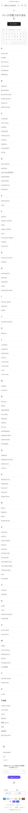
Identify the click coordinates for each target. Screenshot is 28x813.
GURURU (4, 262)
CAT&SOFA (4, 119)
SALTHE (3, 536)
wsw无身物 (4, 667)
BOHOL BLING (5, 107)
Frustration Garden (7, 238)
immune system (6, 302)
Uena (2, 610)
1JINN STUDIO (5, 706)
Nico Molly (4, 414)
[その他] (9, 42)
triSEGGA (4, 594)
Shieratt (3, 545)
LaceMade (4, 345)
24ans (3, 714)
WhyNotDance (5, 654)
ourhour (3, 468)
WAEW (3, 646)
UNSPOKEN (4, 618)
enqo (2, 205)
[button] (2, 5)
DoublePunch (5, 185)
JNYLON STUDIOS (6, 322)
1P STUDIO (4, 710)
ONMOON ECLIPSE (7, 460)
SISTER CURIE (5, 553)
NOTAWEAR (4, 444)
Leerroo (3, 357)
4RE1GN (3, 718)
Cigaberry (4, 144)
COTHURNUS (5, 148)
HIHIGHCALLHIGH (6, 290)
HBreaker (4, 278)
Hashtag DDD (5, 273)
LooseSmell (5, 362)
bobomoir (4, 103)
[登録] (23, 771)
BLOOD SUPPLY (6, 99)
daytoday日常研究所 (7, 172)
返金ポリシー (19, 804)
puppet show (5, 496)
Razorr (3, 508)
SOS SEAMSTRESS (6, 566)
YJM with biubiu (6, 678)
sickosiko (4, 549)
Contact (5, 760)
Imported (4, 306)
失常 (2, 727)
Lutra (3, 370)
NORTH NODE (5, 440)
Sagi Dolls (4, 532)
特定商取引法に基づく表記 (14, 809)
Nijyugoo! (4, 418)
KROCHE (3, 333)
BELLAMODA (5, 90)
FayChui (3, 216)
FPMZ (3, 225)
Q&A (4, 756)
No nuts (3, 427)
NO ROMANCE (5, 431)
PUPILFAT (4, 492)
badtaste (4, 86)
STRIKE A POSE (6, 570)
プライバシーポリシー (8, 807)
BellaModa (12, 804)
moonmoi (4, 390)
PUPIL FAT (4, 488)
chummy (4, 140)
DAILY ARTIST (5, 164)
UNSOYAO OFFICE (6, 614)
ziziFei (3, 694)
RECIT (3, 516)
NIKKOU (3, 423)
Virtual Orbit (5, 630)
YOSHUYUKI (5, 683)
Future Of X (4, 246)
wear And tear (5, 650)
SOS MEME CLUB (6, 562)
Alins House (5, 62)
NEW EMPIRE (5, 410)
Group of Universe (6, 258)
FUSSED (3, 242)
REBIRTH (4, 512)
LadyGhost (4, 349)
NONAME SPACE (6, 435)
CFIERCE (3, 127)
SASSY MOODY (5, 541)
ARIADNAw (4, 74)
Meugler (3, 386)
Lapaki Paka (5, 353)
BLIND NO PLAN (6, 94)
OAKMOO (4, 455)
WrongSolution (6, 663)
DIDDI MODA (5, 181)
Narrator (4, 402)
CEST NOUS (4, 123)
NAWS (3, 406)
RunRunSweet (5, 521)
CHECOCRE (4, 131)
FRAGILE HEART (6, 229)
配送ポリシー (23, 807)
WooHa (3, 658)
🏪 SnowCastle (5, 735)
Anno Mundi (5, 66)
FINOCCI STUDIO (6, 221)
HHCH (3, 286)
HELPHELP (4, 282)
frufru (3, 233)
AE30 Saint (4, 53)
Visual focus (5, 634)
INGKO (3, 310)
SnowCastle (5, 557)
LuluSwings (4, 366)
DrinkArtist (4, 189)
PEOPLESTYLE (5, 479)
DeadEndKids (5, 177)
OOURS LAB (5, 464)
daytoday (4, 168)
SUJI (2, 574)
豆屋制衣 (3, 731)
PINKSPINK (4, 484)
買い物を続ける (14, 24)
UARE (3, 606)
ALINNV (3, 58)
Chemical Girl (5, 135)
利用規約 (17, 807)
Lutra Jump (4, 374)
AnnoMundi (4, 70)
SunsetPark (4, 579)
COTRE (3, 152)
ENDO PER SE (5, 201)
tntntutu (4, 590)
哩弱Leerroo (5, 723)
